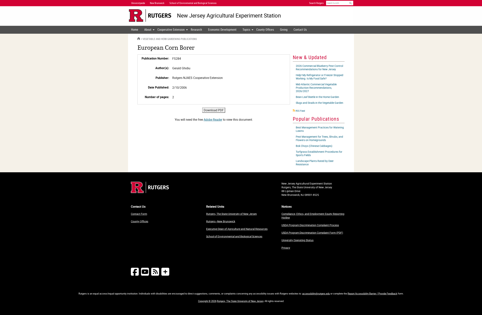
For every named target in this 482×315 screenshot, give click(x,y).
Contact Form (139, 214)
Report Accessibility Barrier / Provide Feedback (372, 293)
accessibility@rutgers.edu (316, 293)
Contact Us (300, 29)
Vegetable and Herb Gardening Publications (170, 39)
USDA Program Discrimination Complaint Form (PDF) (312, 232)
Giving (284, 29)
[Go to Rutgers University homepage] (150, 15)
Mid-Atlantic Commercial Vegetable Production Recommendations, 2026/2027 (316, 87)
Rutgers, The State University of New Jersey (231, 214)
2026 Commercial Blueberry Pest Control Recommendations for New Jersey (319, 67)
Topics (246, 29)
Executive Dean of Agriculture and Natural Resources (237, 229)
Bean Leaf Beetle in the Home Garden (317, 97)
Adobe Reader (213, 119)
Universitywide (138, 3)
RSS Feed (300, 110)
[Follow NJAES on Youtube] (145, 271)
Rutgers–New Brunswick (220, 221)
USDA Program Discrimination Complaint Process (310, 225)
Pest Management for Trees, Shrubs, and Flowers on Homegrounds (319, 138)
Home (134, 29)
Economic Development (222, 29)
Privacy (285, 247)
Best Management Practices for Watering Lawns (320, 129)
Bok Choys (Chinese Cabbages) (314, 146)
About (147, 29)
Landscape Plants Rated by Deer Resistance (315, 162)
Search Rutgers (316, 3)
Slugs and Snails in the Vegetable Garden (319, 102)
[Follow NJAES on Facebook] (135, 271)
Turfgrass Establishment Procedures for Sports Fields (319, 153)
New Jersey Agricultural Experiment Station (229, 15)
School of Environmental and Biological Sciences (234, 236)
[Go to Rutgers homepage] (150, 192)
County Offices (265, 29)
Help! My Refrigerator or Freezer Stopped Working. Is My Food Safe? (319, 76)
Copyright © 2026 (207, 301)
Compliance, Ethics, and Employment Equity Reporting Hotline (312, 215)
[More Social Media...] (165, 271)
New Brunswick (157, 3)
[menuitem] (134, 30)
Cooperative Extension (171, 29)
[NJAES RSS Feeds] (155, 271)
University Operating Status (297, 240)
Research (196, 29)
